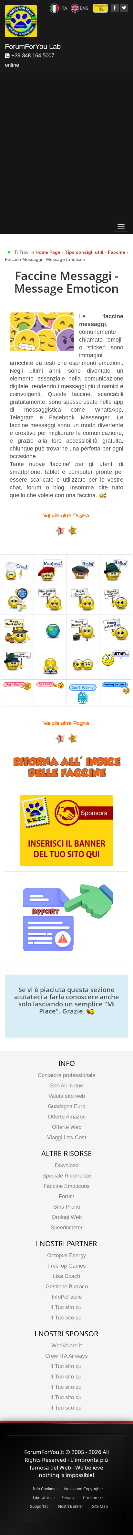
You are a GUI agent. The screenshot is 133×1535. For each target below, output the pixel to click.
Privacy (67, 1497)
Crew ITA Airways (66, 1356)
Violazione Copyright (82, 1489)
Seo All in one (66, 1086)
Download (66, 1165)
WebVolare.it (66, 1345)
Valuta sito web (66, 1096)
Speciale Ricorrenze (66, 1176)
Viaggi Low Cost (66, 1137)
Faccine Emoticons (67, 1186)
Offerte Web (66, 1127)
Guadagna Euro (66, 1106)
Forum (66, 1196)
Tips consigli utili (85, 252)
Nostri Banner (70, 1506)
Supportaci (39, 1506)
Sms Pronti (66, 1207)
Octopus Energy (66, 1255)
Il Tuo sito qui (66, 1307)
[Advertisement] (66, 148)
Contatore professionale (66, 1075)
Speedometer (67, 1227)
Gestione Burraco (67, 1286)
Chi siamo (92, 1497)
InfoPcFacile (67, 1297)
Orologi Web (67, 1217)
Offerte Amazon (67, 1117)
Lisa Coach (66, 1276)
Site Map (100, 1506)
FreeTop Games (66, 1266)
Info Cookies (44, 1489)
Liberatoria (43, 1497)
